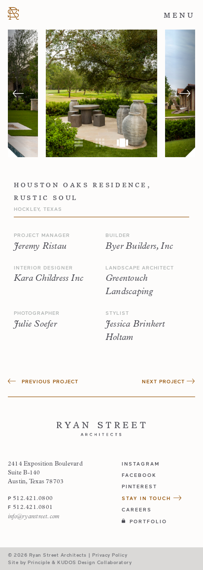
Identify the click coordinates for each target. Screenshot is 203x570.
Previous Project (49, 381)
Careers (137, 509)
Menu (179, 15)
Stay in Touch (147, 498)
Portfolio (148, 521)
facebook (139, 475)
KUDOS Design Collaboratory (94, 562)
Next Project (164, 381)
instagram (141, 464)
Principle (39, 562)
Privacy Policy (109, 555)
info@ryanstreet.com (33, 517)
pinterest (139, 486)
